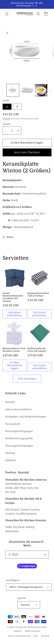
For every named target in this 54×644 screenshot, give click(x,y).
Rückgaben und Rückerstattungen (25, 416)
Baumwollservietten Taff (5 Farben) (38, 294)
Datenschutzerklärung (19, 636)
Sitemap (10, 452)
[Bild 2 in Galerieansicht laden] (27, 90)
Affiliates (10, 460)
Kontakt (10, 402)
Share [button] (10, 237)
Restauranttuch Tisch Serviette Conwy (14, 349)
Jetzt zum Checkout (27, 152)
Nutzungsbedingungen (19, 431)
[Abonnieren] (45, 555)
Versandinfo (12, 424)
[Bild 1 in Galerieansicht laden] (13, 90)
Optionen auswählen (14, 314)
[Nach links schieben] (3, 91)
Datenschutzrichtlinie (18, 409)
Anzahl (6, 124)
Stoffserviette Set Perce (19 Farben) (37, 349)
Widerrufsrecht (32, 631)
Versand (6, 119)
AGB (35, 636)
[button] (6, 14)
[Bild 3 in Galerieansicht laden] (41, 90)
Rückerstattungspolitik (19, 438)
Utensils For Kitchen (25, 627)
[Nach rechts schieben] (51, 91)
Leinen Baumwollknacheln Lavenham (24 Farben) (13, 297)
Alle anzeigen (27, 378)
